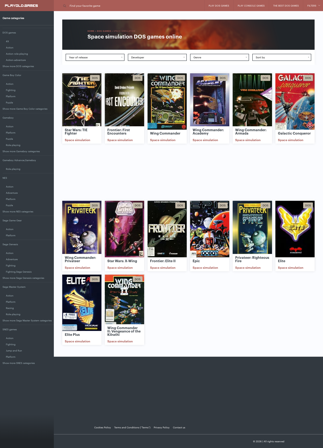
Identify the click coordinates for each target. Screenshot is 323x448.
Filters (311, 5)
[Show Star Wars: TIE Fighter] (81, 101)
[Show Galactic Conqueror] (295, 101)
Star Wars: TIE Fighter (76, 131)
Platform (10, 96)
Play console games (251, 5)
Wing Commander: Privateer (80, 259)
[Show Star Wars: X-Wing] (124, 229)
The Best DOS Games (286, 5)
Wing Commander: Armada (250, 131)
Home (90, 30)
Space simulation (77, 140)
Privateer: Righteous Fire (252, 259)
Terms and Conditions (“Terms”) (132, 427)
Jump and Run (14, 350)
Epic (196, 260)
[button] (64, 6)
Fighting (10, 90)
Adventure (12, 192)
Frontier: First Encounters (118, 131)
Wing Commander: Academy (208, 131)
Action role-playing (17, 53)
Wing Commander (165, 133)
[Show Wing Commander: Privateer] (81, 229)
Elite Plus (72, 334)
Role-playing (13, 145)
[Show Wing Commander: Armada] (252, 101)
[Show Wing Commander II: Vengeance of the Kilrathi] (124, 303)
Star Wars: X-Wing (122, 260)
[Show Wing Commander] (167, 101)
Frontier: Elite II (163, 260)
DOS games (9, 32)
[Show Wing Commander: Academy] (209, 101)
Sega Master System (14, 286)
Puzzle (9, 102)
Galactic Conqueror (294, 133)
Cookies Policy (102, 427)
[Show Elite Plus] (81, 303)
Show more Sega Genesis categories (23, 277)
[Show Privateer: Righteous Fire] (252, 229)
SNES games (10, 329)
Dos (95, 78)
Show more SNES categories (19, 363)
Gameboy (8, 117)
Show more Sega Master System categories (27, 320)
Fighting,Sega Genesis (19, 271)
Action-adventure (16, 60)
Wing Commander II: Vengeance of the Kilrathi (124, 331)
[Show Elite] (295, 229)
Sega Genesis (10, 244)
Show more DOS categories (18, 66)
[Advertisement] (188, 172)
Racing (10, 308)
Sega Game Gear (12, 220)
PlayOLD (21, 5)
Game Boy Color (12, 75)
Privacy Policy (162, 427)
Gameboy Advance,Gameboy (19, 160)
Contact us (179, 427)
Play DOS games (219, 5)
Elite (281, 260)
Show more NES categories (18, 211)
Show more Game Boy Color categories (25, 108)
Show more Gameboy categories (21, 151)
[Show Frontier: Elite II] (167, 229)
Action (9, 47)
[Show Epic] (209, 229)
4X (7, 41)
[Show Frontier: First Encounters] (124, 101)
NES (5, 177)
